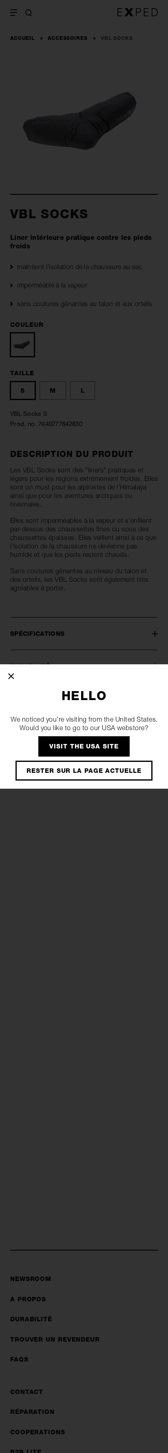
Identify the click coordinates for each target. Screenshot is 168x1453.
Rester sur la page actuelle (84, 771)
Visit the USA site (83, 746)
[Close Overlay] (11, 676)
